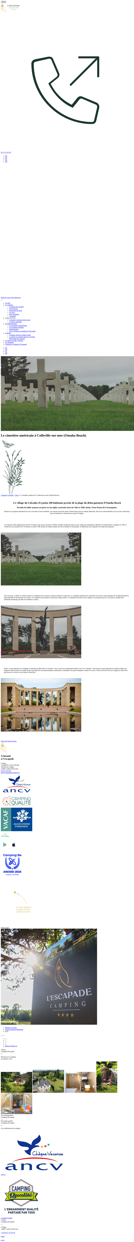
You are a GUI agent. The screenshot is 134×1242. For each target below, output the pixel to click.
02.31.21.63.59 (6, 771)
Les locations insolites (16, 327)
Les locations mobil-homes (18, 325)
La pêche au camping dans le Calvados (22, 337)
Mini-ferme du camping (17, 339)
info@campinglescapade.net (10, 773)
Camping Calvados (7, 495)
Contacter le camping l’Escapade (16, 344)
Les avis (12, 312)
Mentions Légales (11, 1028)
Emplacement (13, 329)
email (2, 1236)
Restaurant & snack (15, 310)
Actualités (12, 316)
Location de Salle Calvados (14, 340)
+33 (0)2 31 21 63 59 (8, 1233)
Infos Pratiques (14, 314)
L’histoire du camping (16, 307)
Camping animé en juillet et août (20, 335)
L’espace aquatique (15, 322)
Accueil (7, 303)
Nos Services (13, 309)
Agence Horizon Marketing (14, 1029)
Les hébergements (11, 324)
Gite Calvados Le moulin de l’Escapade (22, 331)
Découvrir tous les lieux (9, 741)
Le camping (9, 305)
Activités (8, 333)
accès (2, 1240)
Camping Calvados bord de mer (19, 320)
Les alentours (9, 342)
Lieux (17, 495)
